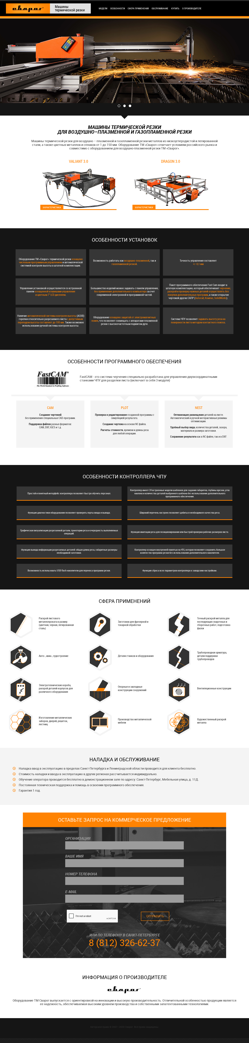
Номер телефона (81, 874)
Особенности (117, 8)
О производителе (191, 8)
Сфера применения (138, 8)
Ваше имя (74, 856)
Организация (77, 838)
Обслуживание (160, 8)
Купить (175, 8)
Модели (103, 8)
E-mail (71, 892)
